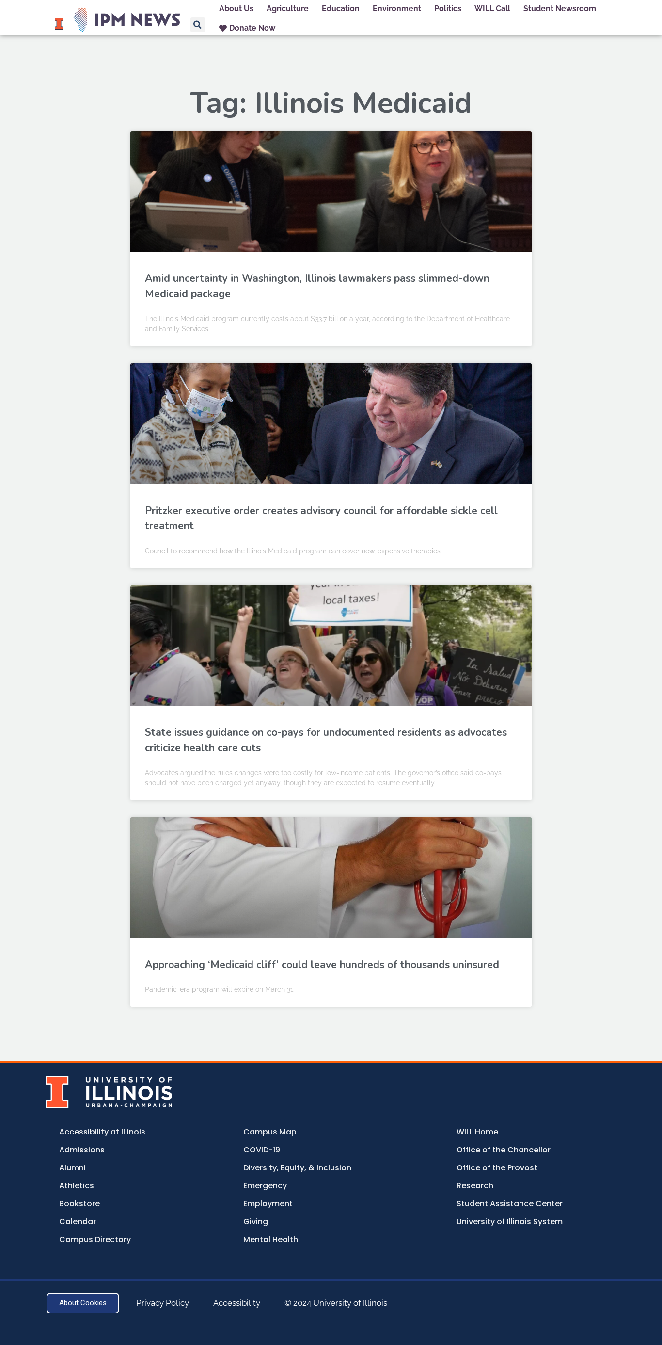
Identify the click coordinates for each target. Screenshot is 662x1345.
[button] (197, 24)
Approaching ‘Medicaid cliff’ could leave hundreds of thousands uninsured (322, 965)
